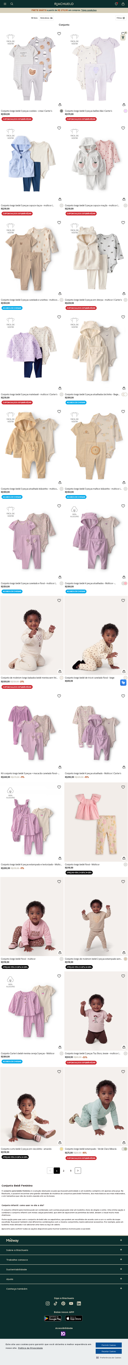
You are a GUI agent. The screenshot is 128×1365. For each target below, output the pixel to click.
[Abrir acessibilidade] (123, 37)
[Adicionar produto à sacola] (60, 104)
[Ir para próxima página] (78, 1170)
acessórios (98, 1222)
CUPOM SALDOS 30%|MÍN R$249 (17, 119)
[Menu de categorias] (5, 4)
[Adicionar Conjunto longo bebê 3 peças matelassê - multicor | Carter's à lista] (59, 317)
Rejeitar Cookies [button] (109, 1351)
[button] (109, 1357)
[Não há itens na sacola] (123, 4)
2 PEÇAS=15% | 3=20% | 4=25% (79, 872)
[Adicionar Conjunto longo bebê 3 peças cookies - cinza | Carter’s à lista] (59, 34)
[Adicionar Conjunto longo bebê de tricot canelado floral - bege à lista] (123, 600)
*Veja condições (89, 10)
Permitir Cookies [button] (109, 1345)
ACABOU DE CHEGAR (12, 308)
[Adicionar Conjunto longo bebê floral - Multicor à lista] (123, 787)
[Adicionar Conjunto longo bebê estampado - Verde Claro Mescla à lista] (123, 1071)
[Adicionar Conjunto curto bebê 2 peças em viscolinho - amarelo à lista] (59, 1071)
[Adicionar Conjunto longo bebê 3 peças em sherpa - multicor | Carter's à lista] (123, 222)
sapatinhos (55, 1219)
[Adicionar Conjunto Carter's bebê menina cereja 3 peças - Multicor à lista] (59, 976)
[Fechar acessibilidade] (125, 32)
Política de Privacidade (30, 1347)
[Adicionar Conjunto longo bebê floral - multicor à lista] (59, 881)
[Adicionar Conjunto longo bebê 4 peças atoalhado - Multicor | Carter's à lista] (123, 696)
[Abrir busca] (12, 4)
